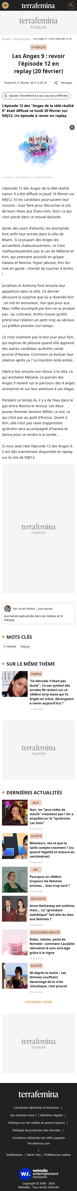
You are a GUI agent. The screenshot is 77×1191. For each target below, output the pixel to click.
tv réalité (9, 646)
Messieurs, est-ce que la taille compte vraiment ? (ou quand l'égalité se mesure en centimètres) (52, 850)
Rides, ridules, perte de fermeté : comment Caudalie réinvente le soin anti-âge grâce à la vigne (52, 946)
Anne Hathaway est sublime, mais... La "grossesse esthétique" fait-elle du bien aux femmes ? (52, 912)
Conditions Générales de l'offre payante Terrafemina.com (38, 1140)
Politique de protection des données (37, 1130)
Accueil (6, 38)
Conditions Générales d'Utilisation (36, 1107)
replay (25, 646)
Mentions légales (51, 1115)
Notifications (14, 1155)
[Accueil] (38, 5)
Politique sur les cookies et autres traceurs (36, 1123)
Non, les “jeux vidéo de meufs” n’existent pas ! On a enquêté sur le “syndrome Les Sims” (51, 816)
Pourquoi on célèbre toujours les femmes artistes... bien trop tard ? (50, 881)
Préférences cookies (58, 1155)
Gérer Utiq (34, 1155)
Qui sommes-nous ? (23, 1115)
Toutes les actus (21, 38)
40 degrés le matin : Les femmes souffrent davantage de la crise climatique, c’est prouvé (48, 979)
